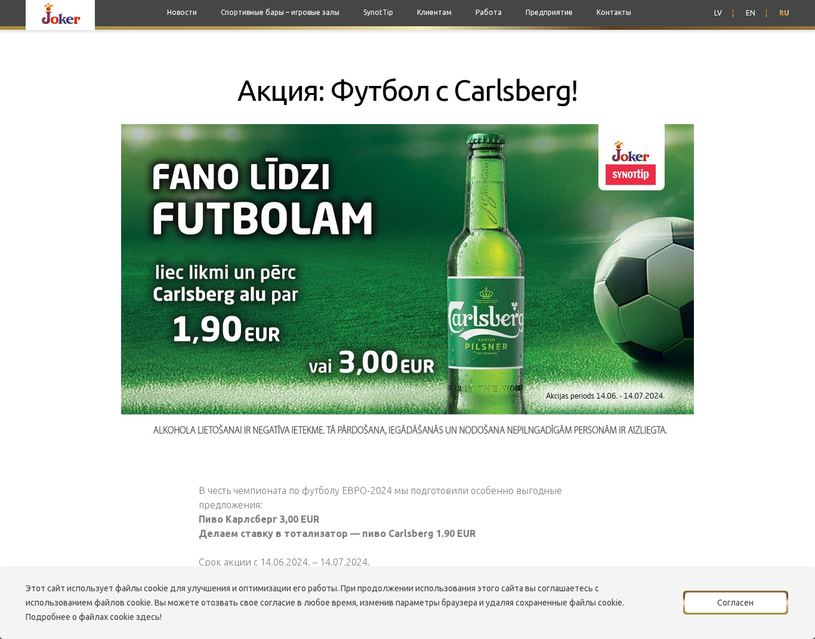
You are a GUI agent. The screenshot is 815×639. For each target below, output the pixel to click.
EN (750, 13)
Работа (489, 12)
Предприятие (549, 12)
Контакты (614, 12)
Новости (182, 12)
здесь (148, 617)
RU (784, 13)
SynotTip (378, 12)
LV (718, 13)
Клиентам (434, 12)
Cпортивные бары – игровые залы (280, 12)
